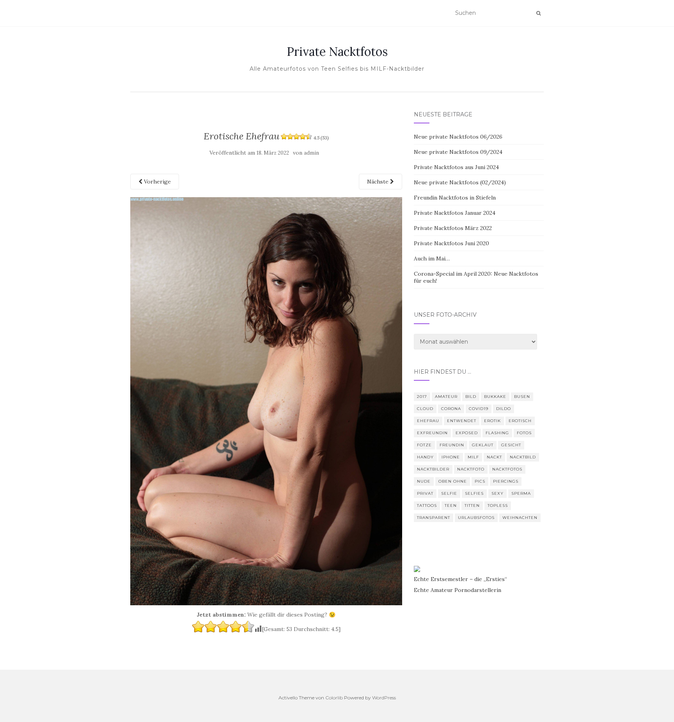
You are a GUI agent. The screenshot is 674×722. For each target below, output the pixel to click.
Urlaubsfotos (476, 517)
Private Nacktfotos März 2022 (453, 228)
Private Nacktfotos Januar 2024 (454, 212)
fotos (524, 432)
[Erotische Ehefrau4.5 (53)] (266, 400)
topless (498, 505)
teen (451, 505)
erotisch (520, 420)
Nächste (378, 181)
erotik (492, 420)
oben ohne (452, 481)
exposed (467, 432)
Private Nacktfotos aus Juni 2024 (456, 167)
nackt (494, 457)
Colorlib (334, 698)
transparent (433, 517)
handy (425, 457)
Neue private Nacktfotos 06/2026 (458, 136)
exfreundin (432, 432)
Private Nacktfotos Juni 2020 (451, 243)
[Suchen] (538, 13)
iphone (451, 457)
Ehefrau (428, 420)
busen (522, 396)
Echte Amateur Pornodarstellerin (457, 590)
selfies (474, 493)
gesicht (511, 444)
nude (424, 481)
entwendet (461, 420)
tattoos (427, 505)
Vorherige (156, 181)
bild (470, 396)
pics (480, 481)
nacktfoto (470, 469)
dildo (503, 408)
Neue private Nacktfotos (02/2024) (460, 182)
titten (472, 505)
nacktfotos (507, 469)
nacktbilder (433, 469)
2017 (422, 396)
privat (425, 493)
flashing (497, 432)
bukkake (495, 396)
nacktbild (523, 457)
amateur (446, 396)
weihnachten (519, 517)
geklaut (482, 444)
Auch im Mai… (432, 258)
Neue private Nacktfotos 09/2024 (458, 151)
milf (473, 457)
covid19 (478, 408)
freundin (452, 444)
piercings (505, 481)
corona (451, 408)
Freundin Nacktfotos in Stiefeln (455, 197)
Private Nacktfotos (337, 51)
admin (311, 153)
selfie (449, 493)
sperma (521, 493)
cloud (425, 408)
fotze (424, 444)
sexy (497, 493)
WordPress (384, 698)
